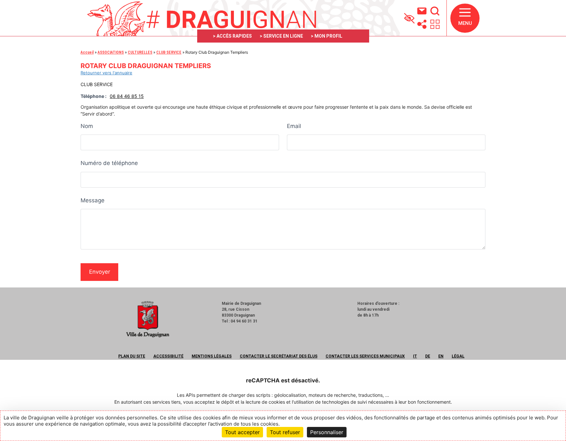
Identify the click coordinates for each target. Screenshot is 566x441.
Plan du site (131, 356)
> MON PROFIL (326, 36)
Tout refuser (285, 432)
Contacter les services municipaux (365, 356)
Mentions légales (212, 356)
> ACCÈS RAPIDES (232, 36)
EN (440, 356)
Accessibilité (168, 356)
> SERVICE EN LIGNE (281, 36)
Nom (87, 126)
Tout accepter (242, 432)
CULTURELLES (140, 52)
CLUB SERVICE (168, 52)
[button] (465, 18)
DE (427, 356)
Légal (458, 356)
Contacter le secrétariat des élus (278, 356)
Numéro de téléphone (109, 163)
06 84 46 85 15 (127, 96)
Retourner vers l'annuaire (106, 72)
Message (92, 200)
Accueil (87, 52)
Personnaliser (326, 432)
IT (415, 356)
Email (294, 126)
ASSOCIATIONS (111, 52)
